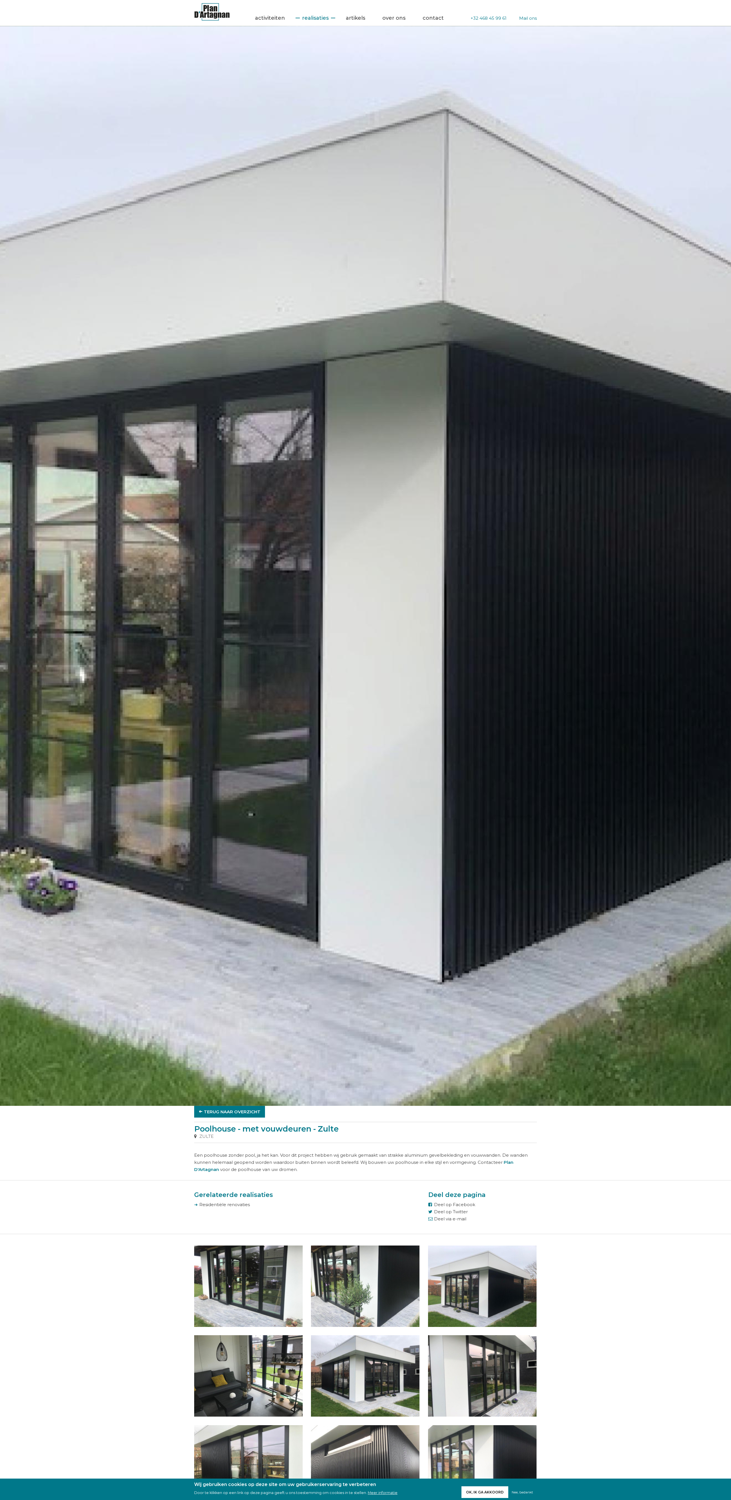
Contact (433, 18)
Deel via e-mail (450, 1219)
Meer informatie (382, 1493)
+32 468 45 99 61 (489, 18)
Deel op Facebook (454, 1204)
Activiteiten (270, 18)
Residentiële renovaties (224, 1204)
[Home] (212, 19)
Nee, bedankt (522, 1492)
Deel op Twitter (451, 1211)
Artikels (355, 18)
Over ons (393, 18)
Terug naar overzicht (232, 1111)
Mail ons (528, 18)
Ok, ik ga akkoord (485, 1492)
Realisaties (315, 18)
